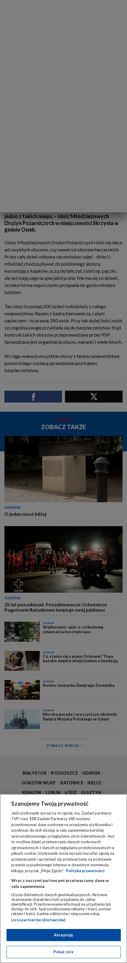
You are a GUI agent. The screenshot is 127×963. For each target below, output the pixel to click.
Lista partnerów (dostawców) (38, 919)
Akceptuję (63, 935)
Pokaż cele (63, 951)
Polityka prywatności (85, 870)
